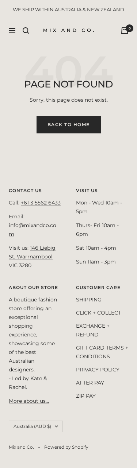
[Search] (26, 30)
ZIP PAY (86, 396)
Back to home (68, 124)
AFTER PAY (90, 382)
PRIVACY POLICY (97, 369)
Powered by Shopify (66, 447)
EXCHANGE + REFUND (93, 330)
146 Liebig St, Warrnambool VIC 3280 (32, 257)
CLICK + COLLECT (98, 312)
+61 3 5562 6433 (41, 202)
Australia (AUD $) (32, 426)
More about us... (29, 401)
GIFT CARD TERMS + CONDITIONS (102, 352)
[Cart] (124, 30)
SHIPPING (89, 299)
